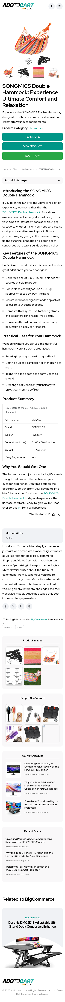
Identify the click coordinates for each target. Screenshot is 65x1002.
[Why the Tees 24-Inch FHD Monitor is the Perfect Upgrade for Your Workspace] (13, 789)
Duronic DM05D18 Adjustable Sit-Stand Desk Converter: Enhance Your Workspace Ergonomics (32, 927)
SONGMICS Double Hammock (21, 212)
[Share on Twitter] (13, 606)
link (19, 507)
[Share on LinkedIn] (21, 606)
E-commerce (8, 627)
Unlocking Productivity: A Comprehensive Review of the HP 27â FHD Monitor (41, 766)
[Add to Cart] (21, 6)
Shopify (19, 627)
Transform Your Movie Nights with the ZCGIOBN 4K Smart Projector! (41, 804)
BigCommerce (27, 169)
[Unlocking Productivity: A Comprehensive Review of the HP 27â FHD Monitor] (13, 770)
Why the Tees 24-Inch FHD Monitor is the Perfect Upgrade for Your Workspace (41, 785)
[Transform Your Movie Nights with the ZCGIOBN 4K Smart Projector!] (13, 808)
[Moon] (51, 6)
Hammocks (36, 128)
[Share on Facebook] (5, 606)
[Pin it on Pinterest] (29, 606)
